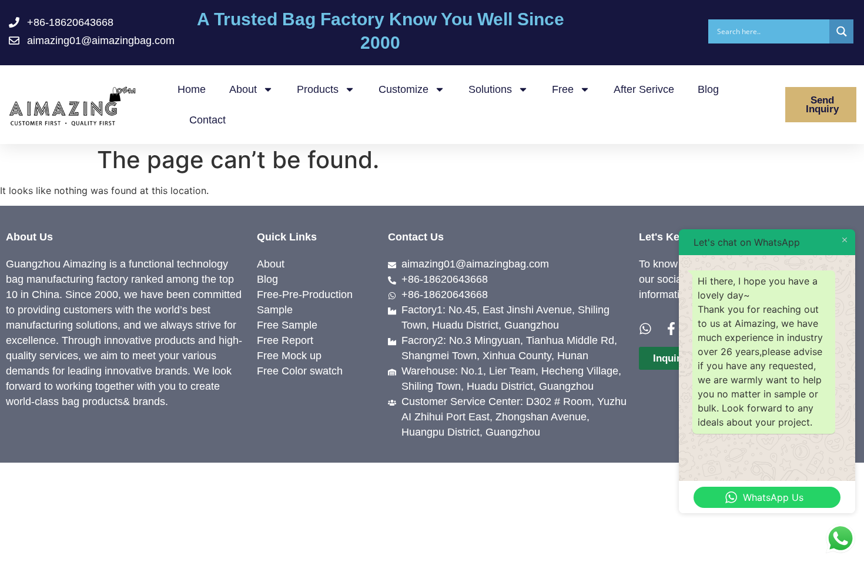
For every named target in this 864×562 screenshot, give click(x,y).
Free (563, 89)
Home (192, 89)
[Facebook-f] (671, 328)
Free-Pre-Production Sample (305, 302)
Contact (207, 120)
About (243, 89)
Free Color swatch (300, 371)
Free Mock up (289, 356)
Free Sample (287, 325)
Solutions (490, 89)
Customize (403, 89)
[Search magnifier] (841, 31)
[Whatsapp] (645, 328)
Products (318, 89)
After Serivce (644, 89)
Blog (708, 89)
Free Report (285, 340)
